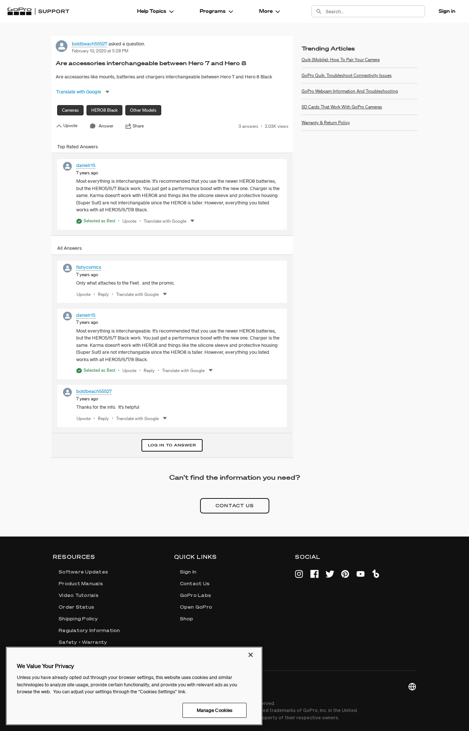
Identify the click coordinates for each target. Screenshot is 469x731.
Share (138, 126)
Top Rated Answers (77, 147)
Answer (106, 126)
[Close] (251, 655)
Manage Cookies (215, 710)
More (266, 11)
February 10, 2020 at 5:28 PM (100, 51)
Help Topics (151, 11)
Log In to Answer (172, 445)
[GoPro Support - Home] (38, 11)
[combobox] (375, 11)
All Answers (69, 248)
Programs (213, 11)
